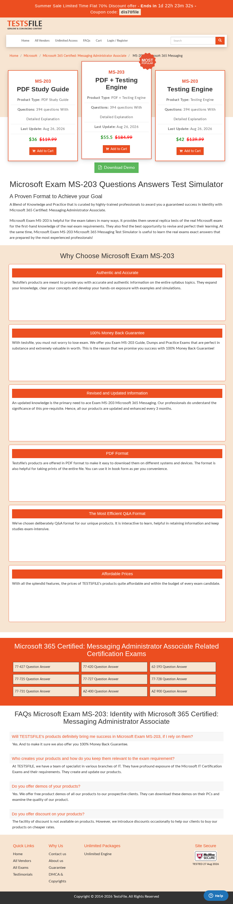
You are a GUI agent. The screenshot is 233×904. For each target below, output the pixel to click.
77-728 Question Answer (169, 679)
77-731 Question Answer (32, 691)
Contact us (57, 854)
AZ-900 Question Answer (169, 691)
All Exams (20, 867)
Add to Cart (44, 151)
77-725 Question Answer (32, 679)
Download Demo (118, 168)
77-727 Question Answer (101, 679)
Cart (99, 40)
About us (56, 861)
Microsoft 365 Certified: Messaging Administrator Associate (84, 55)
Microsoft (30, 55)
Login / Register (117, 40)
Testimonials (23, 874)
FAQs (86, 40)
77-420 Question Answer (101, 667)
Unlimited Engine (97, 854)
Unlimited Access (66, 40)
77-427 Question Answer (32, 667)
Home (25, 40)
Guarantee (57, 867)
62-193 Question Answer (169, 667)
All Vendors (42, 40)
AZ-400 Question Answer (101, 691)
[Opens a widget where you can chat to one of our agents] (215, 896)
